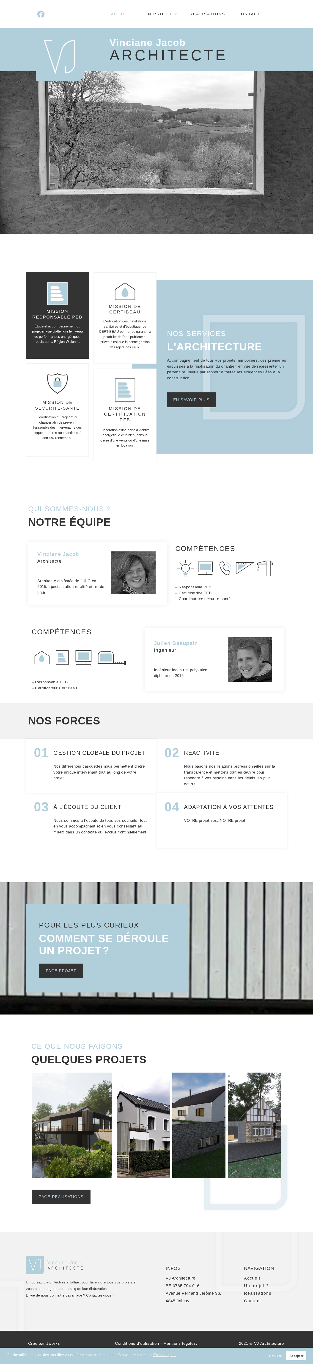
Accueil (121, 14)
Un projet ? (161, 14)
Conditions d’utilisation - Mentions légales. (156, 1343)
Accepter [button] (296, 1356)
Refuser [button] (275, 1356)
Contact (249, 14)
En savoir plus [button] (164, 1355)
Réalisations (207, 14)
